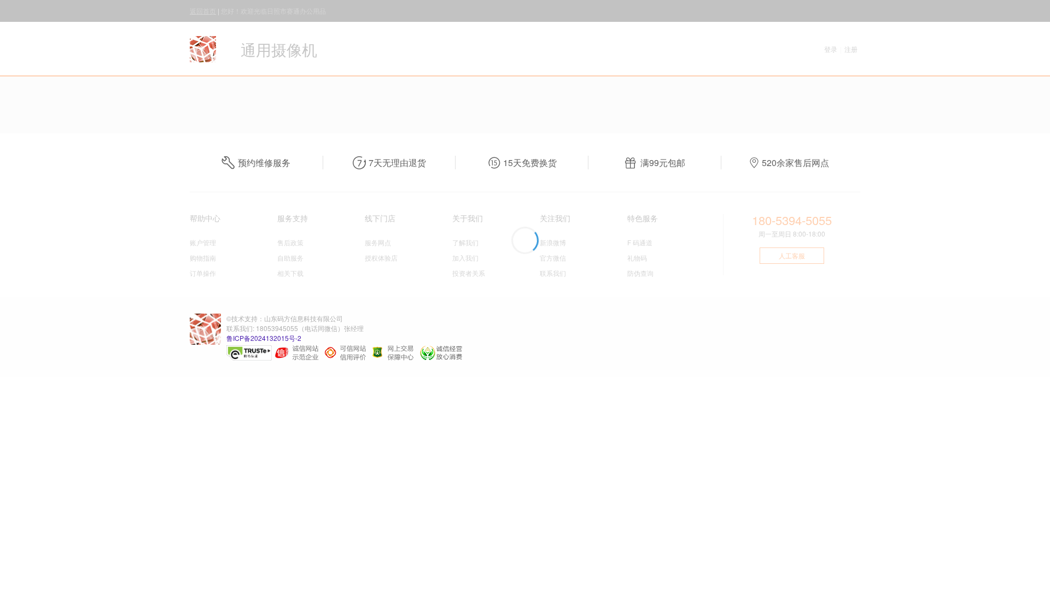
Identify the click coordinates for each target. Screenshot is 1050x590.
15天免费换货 (530, 162)
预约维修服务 (264, 162)
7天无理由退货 (397, 162)
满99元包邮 (662, 162)
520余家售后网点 (795, 162)
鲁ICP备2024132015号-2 (263, 338)
